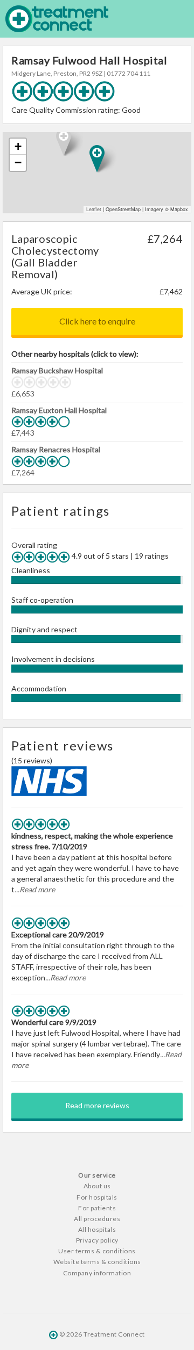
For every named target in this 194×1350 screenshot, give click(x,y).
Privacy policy (97, 1240)
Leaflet (93, 209)
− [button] (18, 162)
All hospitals (97, 1229)
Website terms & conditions (97, 1262)
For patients (97, 1208)
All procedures (97, 1219)
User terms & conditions (97, 1251)
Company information (97, 1273)
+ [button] (18, 146)
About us (97, 1186)
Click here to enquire (97, 321)
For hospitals (97, 1197)
